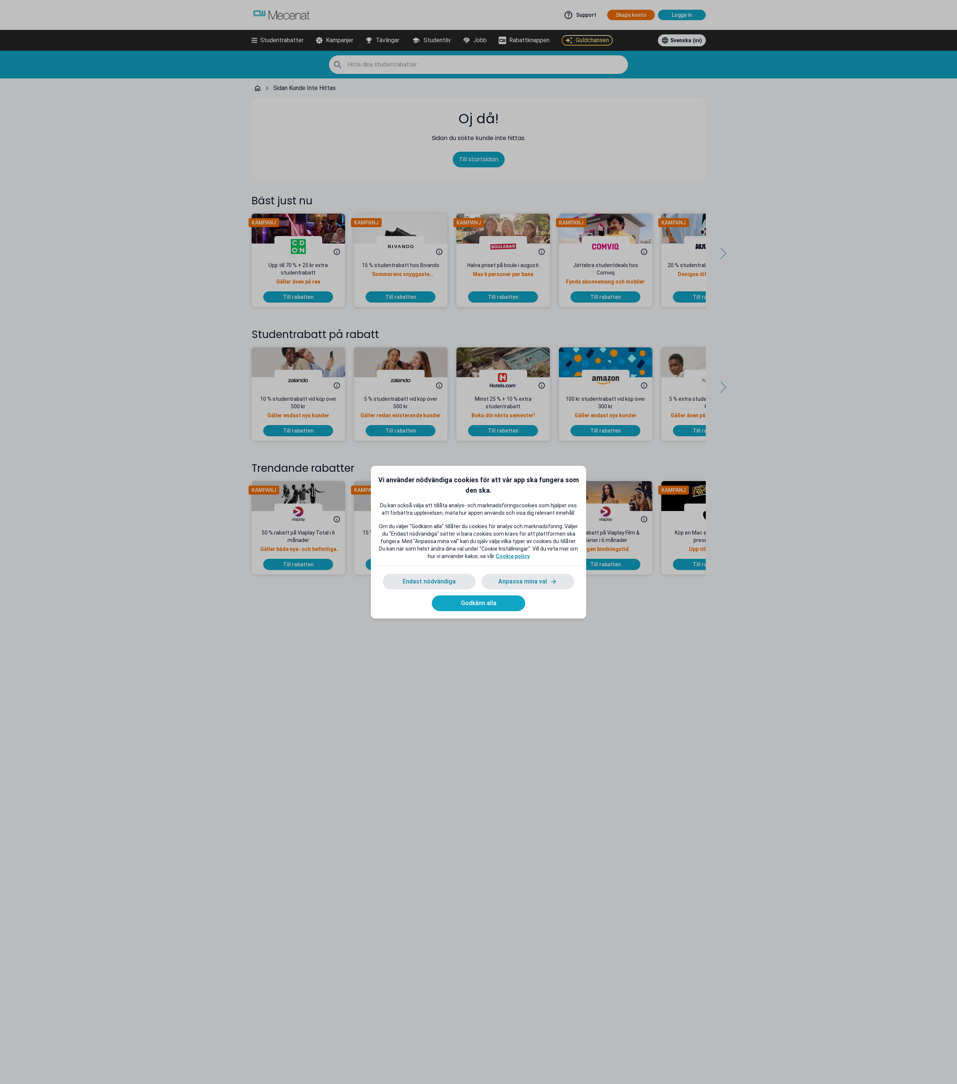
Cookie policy (513, 556)
